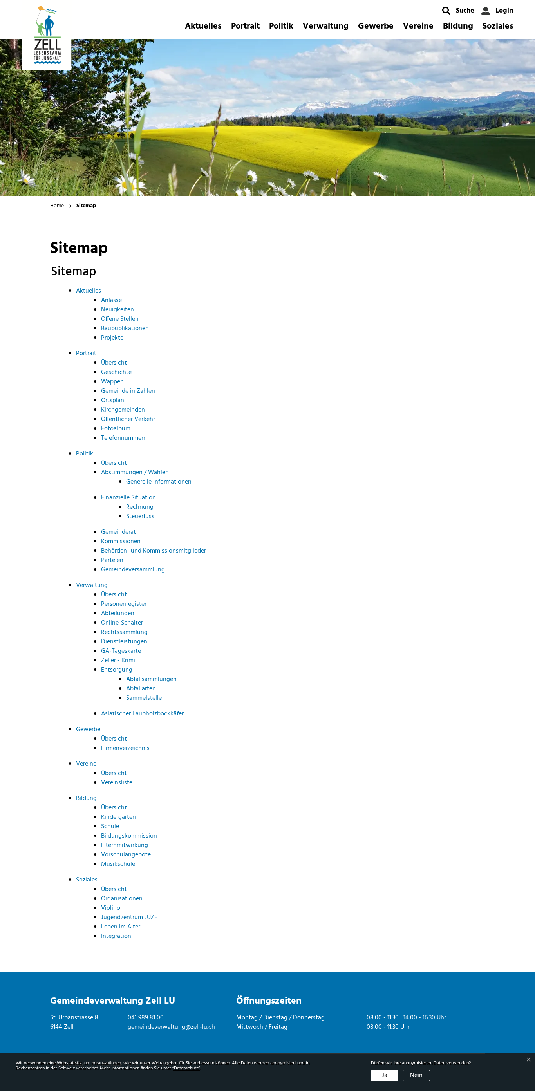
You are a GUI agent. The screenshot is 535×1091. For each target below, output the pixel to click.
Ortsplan (112, 401)
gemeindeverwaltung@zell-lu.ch (171, 1027)
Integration (116, 936)
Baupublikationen (125, 328)
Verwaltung (326, 26)
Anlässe (111, 300)
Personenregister (123, 604)
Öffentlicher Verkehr (128, 419)
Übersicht (114, 363)
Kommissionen (121, 541)
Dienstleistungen (124, 642)
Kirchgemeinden (123, 410)
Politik (281, 26)
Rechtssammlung (124, 632)
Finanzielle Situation (128, 498)
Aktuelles (203, 26)
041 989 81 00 (146, 1018)
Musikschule (118, 864)
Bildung (458, 26)
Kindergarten (118, 817)
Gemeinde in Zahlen (128, 391)
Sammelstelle (144, 698)
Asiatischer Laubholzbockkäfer (142, 714)
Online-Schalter (122, 623)
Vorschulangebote (126, 855)
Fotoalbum (115, 429)
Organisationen (122, 899)
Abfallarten (141, 689)
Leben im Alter (120, 927)
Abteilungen (117, 614)
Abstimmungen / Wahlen (135, 473)
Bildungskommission (129, 836)
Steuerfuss (140, 516)
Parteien (112, 560)
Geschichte (116, 372)
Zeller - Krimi (118, 661)
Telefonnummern (124, 438)
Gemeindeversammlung (133, 570)
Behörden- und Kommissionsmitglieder (153, 551)
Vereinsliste (116, 783)
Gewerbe (376, 26)
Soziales (498, 26)
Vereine (418, 26)
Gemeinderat (118, 532)
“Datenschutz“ (186, 1068)
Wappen (112, 382)
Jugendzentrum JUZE (129, 917)
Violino (110, 908)
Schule (110, 827)
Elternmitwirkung (124, 845)
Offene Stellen (120, 319)
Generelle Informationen (159, 482)
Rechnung (140, 507)
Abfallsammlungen (151, 679)
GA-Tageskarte (121, 651)
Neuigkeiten (117, 310)
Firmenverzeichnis (125, 748)
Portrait (245, 26)
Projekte (112, 338)
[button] (458, 10)
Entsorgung (116, 670)
